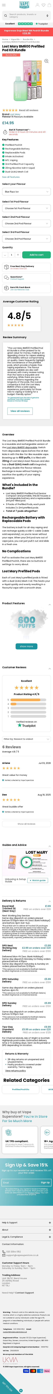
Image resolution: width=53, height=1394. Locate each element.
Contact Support (24, 1292)
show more (26, 646)
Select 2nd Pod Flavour (16, 217)
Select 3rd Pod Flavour (15, 232)
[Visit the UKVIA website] (26, 1360)
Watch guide (38, 880)
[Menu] (3, 5)
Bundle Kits (28, 39)
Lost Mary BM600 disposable (22, 447)
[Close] (20, 1390)
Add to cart (36, 254)
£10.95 (27, 33)
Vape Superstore (16, 1367)
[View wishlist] (43, 5)
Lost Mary (15, 114)
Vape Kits (15, 39)
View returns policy (15, 1071)
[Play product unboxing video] (26, 862)
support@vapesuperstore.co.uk (15, 1332)
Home (5, 39)
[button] (26, 603)
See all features (11, 177)
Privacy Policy (34, 1192)
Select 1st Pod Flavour (15, 201)
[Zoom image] (46, 61)
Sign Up (45, 1182)
